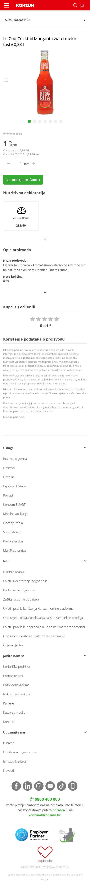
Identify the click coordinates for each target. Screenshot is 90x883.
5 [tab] (50, 121)
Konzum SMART (14, 504)
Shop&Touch (12, 532)
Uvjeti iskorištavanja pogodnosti (25, 581)
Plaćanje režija (13, 523)
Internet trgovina (15, 458)
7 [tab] (60, 121)
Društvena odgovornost (20, 752)
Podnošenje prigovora (18, 590)
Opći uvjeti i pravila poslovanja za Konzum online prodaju (43, 618)
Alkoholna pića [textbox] (17, 20)
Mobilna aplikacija (15, 514)
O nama (8, 743)
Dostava (9, 468)
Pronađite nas (13, 676)
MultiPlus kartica (14, 550)
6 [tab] (55, 121)
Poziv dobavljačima (16, 685)
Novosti (8, 770)
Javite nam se (13, 656)
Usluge (8, 448)
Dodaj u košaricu (25, 180)
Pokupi (8, 495)
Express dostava (14, 486)
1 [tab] (29, 121)
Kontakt (8, 722)
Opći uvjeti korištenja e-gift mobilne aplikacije (34, 636)
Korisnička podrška (16, 666)
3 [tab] (39, 121)
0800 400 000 (47, 799)
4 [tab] (45, 121)
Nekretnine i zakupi (16, 694)
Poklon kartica (13, 541)
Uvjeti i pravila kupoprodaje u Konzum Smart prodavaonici (44, 627)
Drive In (8, 477)
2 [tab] (34, 121)
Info (6, 561)
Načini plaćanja (13, 572)
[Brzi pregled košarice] (85, 5)
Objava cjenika (13, 645)
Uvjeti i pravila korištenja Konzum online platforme (38, 608)
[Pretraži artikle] (75, 5)
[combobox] (45, 20)
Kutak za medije (14, 712)
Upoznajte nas (14, 732)
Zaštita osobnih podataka (21, 599)
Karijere (8, 703)
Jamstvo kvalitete (14, 761)
